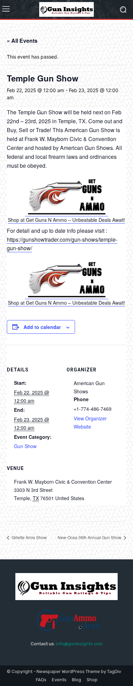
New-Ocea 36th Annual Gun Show (90, 537)
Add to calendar (42, 326)
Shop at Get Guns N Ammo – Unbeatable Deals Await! (66, 219)
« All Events (22, 41)
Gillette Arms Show (29, 537)
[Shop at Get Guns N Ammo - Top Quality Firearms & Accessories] (66, 212)
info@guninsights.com (79, 643)
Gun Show (25, 446)
